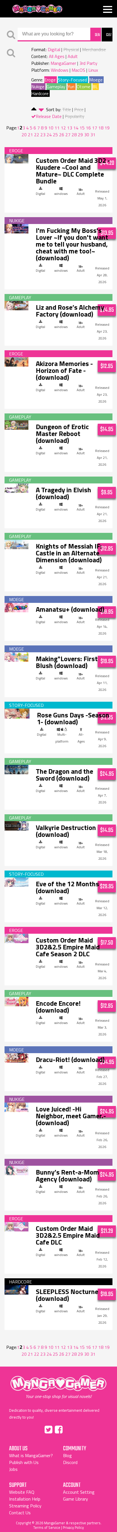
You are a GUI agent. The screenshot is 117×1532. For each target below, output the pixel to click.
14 (75, 127)
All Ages (56, 56)
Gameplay (56, 86)
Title (66, 109)
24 (49, 134)
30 (86, 134)
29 (80, 134)
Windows (59, 70)
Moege (96, 79)
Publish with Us (24, 1462)
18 (100, 127)
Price (78, 109)
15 (82, 127)
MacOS (78, 70)
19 (107, 127)
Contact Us (20, 1512)
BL (95, 86)
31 (92, 134)
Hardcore (40, 93)
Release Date (49, 116)
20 (24, 134)
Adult (73, 56)
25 (55, 134)
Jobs (13, 1469)
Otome (83, 86)
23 (42, 134)
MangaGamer (37, 9)
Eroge (50, 79)
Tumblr (70, 1428)
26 (61, 134)
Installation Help (24, 1498)
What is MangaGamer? (31, 1455)
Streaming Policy (25, 1505)
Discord (70, 1462)
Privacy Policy (73, 1527)
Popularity (74, 116)
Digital (54, 49)
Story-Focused (72, 79)
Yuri (71, 86)
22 (36, 134)
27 (67, 134)
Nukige (37, 86)
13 (69, 127)
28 (74, 134)
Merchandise (94, 49)
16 (88, 127)
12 (63, 127)
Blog (67, 1455)
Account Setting (79, 1492)
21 (30, 134)
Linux (93, 70)
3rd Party (88, 63)
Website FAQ (21, 1492)
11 (57, 127)
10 (50, 127)
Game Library (75, 1498)
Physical (71, 49)
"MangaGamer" (58, 1387)
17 (94, 127)
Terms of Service (46, 1527)
